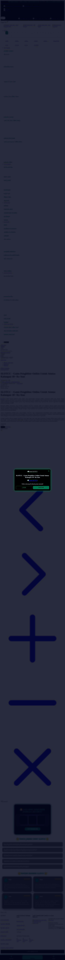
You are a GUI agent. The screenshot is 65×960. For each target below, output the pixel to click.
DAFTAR (41, 487)
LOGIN (24, 487)
